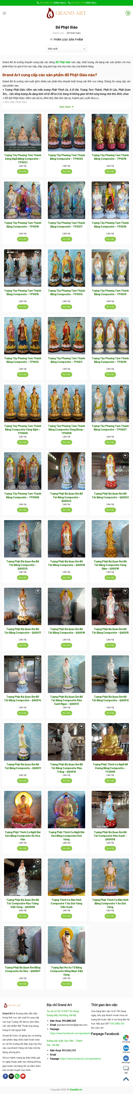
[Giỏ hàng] (128, 13)
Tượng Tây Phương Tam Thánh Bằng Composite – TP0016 (110, 224)
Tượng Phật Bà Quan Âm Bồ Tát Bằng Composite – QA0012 (110, 698)
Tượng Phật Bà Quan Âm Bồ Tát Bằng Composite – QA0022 (66, 497)
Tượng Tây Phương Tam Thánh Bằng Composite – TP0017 (66, 224)
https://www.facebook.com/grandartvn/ (71, 1033)
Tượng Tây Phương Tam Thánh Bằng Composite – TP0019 (110, 156)
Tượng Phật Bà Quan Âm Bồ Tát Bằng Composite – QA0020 (22, 565)
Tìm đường (126, 1042)
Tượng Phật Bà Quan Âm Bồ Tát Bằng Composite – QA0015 (110, 630)
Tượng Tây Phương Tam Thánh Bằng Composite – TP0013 (110, 292)
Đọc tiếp (22, 171)
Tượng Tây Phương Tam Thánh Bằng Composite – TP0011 (66, 359)
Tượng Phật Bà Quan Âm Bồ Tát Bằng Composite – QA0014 (22, 698)
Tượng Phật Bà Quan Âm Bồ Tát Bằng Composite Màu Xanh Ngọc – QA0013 (66, 700)
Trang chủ (58, 33)
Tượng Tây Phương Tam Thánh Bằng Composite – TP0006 (22, 495)
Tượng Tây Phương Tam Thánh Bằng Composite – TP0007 (110, 427)
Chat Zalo (126, 1052)
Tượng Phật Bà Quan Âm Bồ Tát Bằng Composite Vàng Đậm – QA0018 (110, 565)
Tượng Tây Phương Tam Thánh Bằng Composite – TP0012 (22, 359)
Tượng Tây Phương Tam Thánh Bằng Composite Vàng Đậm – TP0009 (22, 429)
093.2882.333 (47, 2)
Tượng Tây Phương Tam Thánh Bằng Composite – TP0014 (66, 292)
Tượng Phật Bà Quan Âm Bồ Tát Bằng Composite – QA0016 (66, 630)
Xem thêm (65, 106)
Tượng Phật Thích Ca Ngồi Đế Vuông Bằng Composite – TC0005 (110, 768)
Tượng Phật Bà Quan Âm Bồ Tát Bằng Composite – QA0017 (22, 630)
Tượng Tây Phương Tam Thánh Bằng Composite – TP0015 (22, 292)
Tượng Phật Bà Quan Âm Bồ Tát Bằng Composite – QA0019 (66, 563)
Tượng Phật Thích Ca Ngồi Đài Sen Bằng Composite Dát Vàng (66, 835)
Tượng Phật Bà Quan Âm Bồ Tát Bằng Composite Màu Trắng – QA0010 (66, 768)
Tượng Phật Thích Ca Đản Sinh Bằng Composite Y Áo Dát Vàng (110, 903)
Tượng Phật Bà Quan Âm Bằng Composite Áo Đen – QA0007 (23, 969)
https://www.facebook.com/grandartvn (80, 1058)
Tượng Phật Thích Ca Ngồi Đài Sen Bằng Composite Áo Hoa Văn (23, 835)
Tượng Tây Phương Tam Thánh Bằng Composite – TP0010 (110, 359)
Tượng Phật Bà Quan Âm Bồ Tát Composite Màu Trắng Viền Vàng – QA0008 (22, 903)
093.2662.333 (78, 2)
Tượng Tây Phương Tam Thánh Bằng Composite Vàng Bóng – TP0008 (66, 429)
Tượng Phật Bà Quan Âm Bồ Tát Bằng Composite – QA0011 (23, 766)
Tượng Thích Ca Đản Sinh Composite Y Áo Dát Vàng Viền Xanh (66, 903)
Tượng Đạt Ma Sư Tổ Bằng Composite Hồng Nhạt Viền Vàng (66, 971)
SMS (126, 1073)
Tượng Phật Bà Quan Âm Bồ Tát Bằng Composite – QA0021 (110, 495)
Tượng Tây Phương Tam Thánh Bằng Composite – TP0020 (66, 156)
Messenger (126, 1062)
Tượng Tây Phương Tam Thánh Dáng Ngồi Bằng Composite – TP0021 (22, 158)
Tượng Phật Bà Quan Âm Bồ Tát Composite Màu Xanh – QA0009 (110, 835)
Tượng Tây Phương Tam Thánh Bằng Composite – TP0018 (22, 224)
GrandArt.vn (76, 1089)
